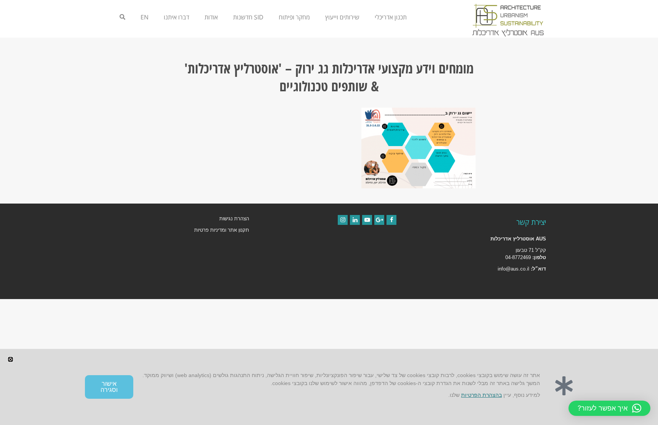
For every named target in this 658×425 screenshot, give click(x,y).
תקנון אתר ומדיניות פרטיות (221, 230)
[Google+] (379, 220)
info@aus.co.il (513, 269)
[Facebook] (391, 220)
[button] (609, 408)
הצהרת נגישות (234, 218)
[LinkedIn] (355, 220)
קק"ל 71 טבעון (531, 250)
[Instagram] (343, 220)
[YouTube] (367, 220)
